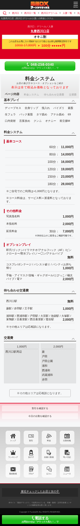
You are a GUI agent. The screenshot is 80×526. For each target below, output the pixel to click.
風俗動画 (13, 474)
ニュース (67, 474)
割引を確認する (40, 408)
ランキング (13, 457)
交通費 (73, 94)
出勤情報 (67, 441)
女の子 (31, 457)
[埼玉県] (5, 13)
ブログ (31, 474)
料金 (49, 441)
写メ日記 (67, 457)
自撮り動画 (49, 457)
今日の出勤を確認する (40, 416)
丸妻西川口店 (40, 31)
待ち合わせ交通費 (54, 94)
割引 (31, 441)
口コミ (49, 474)
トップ (13, 441)
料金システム (31, 94)
